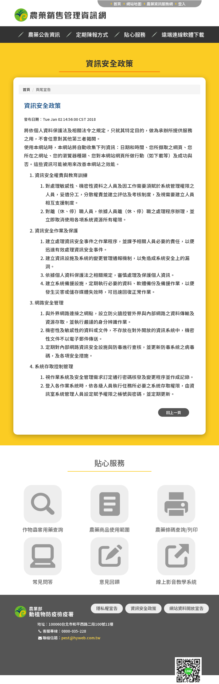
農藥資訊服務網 (160, 3)
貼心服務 (135, 34)
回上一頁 (173, 412)
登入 (182, 3)
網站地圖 (133, 3)
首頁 (117, 3)
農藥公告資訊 (44, 34)
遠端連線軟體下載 (183, 34)
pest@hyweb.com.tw (80, 637)
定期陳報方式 (92, 34)
